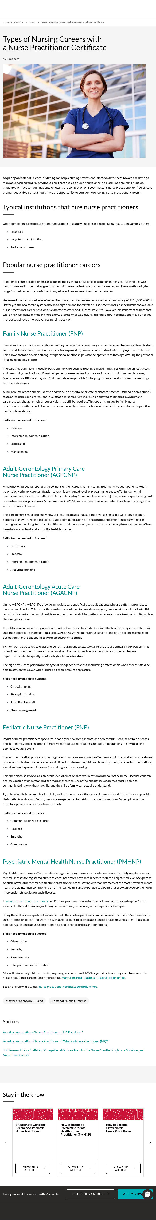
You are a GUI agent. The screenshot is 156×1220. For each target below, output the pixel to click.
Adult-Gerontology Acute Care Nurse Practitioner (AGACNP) (41, 589)
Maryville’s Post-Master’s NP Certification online (93, 977)
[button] (147, 1194)
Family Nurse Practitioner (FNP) (43, 333)
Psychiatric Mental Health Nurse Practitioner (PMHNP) (72, 861)
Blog (32, 22)
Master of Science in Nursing (24, 1000)
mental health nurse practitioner (27, 901)
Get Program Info (88, 1194)
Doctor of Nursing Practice (68, 1000)
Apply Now (132, 1194)
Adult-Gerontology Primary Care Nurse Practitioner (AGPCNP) (44, 471)
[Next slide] (149, 1142)
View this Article (30, 1168)
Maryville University (13, 22)
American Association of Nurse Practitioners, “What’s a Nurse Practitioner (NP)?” (55, 1041)
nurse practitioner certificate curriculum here (68, 986)
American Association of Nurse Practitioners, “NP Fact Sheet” (43, 1032)
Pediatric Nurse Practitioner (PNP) (46, 727)
